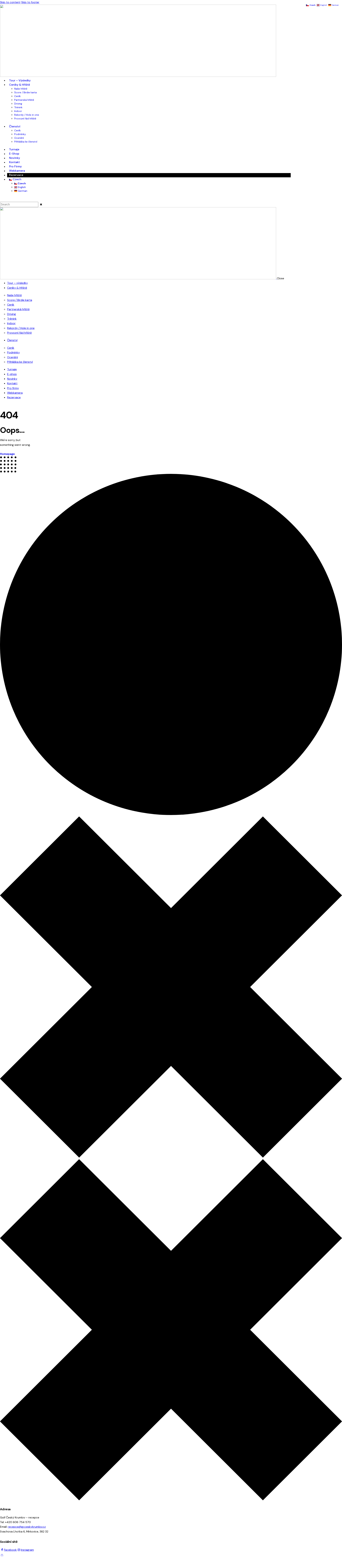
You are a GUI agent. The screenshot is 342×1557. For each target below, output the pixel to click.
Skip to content (10, 2)
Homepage (7, 454)
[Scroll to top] (2, 1554)
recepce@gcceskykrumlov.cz (27, 1527)
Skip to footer (30, 2)
